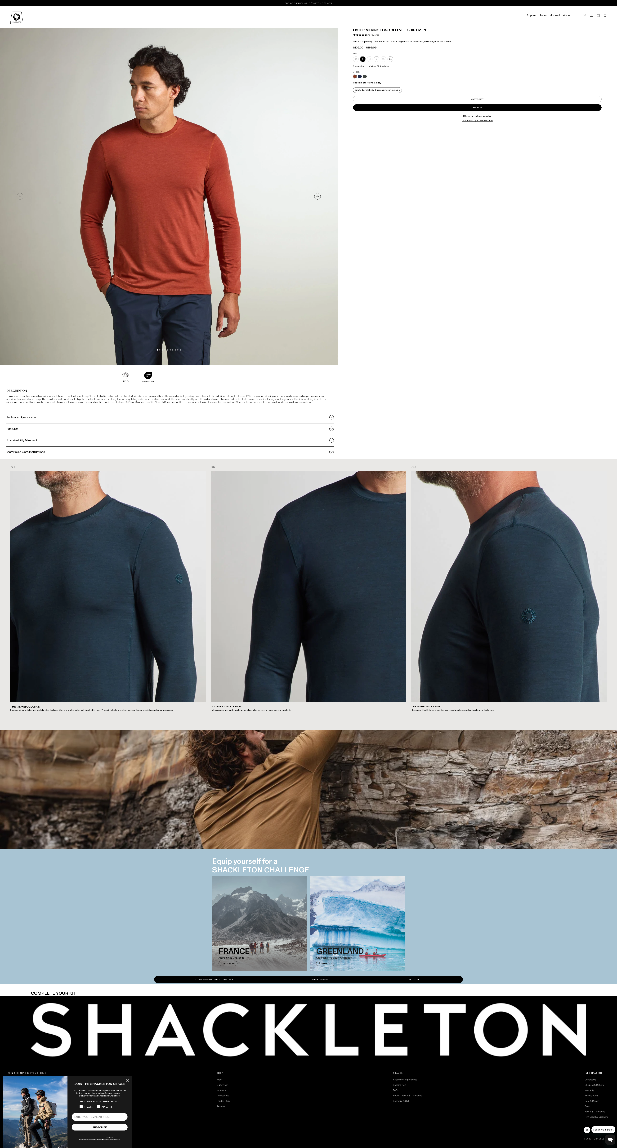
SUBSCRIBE (100, 1127)
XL (383, 59)
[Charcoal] (365, 76)
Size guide (358, 66)
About (567, 15)
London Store (223, 1101)
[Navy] (360, 76)
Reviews (221, 1106)
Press (587, 1106)
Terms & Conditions (595, 1111)
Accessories (223, 1095)
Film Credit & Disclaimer (597, 1116)
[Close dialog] (127, 1080)
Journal (555, 15)
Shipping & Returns (594, 1084)
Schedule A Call (401, 1101)
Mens (220, 1079)
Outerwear (222, 1084)
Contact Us (590, 1079)
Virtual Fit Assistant (379, 66)
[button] (366, 35)
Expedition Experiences (405, 1079)
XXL (390, 59)
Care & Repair (592, 1101)
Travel (543, 15)
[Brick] (355, 76)
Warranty (589, 1090)
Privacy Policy (591, 1095)
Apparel (532, 15)
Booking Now (399, 1084)
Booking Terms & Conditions (407, 1095)
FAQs (395, 1090)
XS (356, 59)
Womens (221, 1090)
